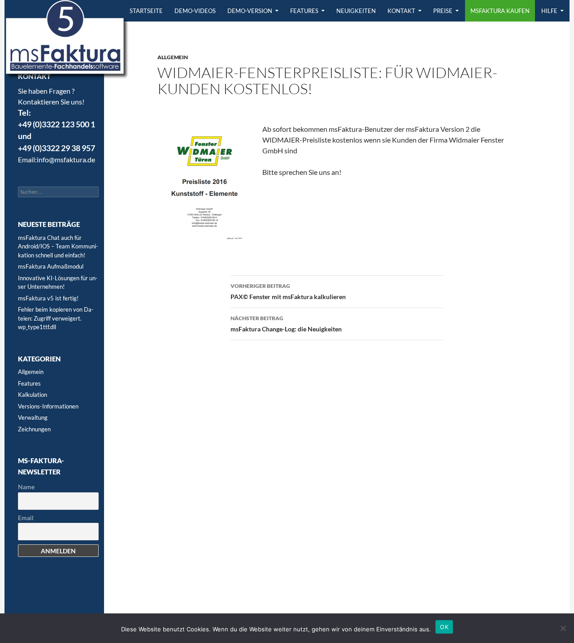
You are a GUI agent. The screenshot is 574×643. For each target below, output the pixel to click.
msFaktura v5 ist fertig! (48, 298)
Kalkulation (32, 394)
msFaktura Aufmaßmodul (50, 266)
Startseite (146, 10)
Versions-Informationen (48, 406)
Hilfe (549, 10)
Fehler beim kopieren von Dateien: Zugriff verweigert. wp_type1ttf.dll (56, 318)
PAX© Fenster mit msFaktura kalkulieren (288, 291)
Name (26, 487)
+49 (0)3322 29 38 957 (56, 148)
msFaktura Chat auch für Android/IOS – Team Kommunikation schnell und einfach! (58, 246)
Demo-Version (249, 10)
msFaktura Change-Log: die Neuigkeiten (286, 324)
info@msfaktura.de (66, 159)
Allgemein (172, 57)
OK (444, 626)
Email (26, 517)
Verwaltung (33, 417)
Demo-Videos (195, 10)
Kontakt (401, 10)
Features (304, 10)
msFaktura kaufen (500, 10)
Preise (442, 10)
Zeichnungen (34, 429)
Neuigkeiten (356, 10)
